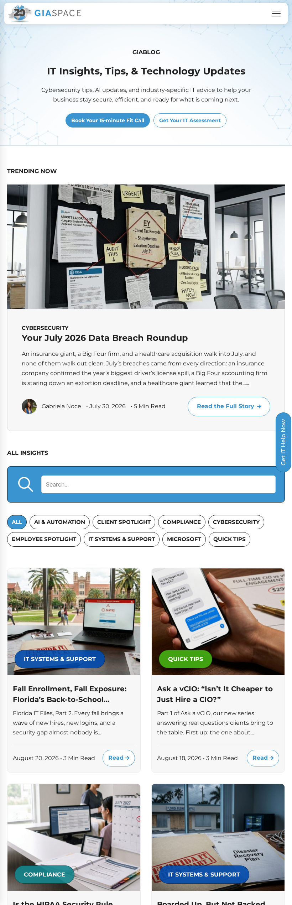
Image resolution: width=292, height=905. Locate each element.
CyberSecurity (236, 522)
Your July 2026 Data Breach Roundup (105, 338)
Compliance (182, 522)
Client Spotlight (124, 522)
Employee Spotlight (44, 539)
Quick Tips (229, 539)
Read (116, 757)
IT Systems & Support (121, 539)
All (17, 522)
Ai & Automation (59, 522)
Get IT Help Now (283, 442)
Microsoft (184, 539)
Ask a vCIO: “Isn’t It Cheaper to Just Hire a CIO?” (215, 694)
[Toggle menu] (276, 13)
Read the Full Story (225, 406)
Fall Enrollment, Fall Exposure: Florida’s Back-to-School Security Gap (69, 695)
